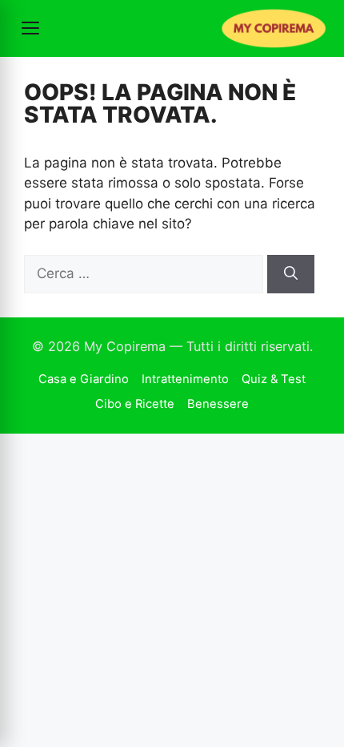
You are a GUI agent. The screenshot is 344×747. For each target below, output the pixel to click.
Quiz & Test (274, 379)
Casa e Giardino (83, 379)
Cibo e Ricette (134, 404)
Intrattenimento (185, 379)
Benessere (218, 404)
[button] (30, 28)
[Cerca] (290, 274)
